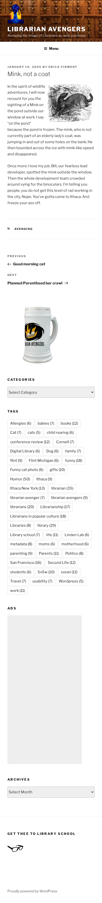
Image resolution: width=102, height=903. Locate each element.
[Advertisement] (44, 689)
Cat (15, 432)
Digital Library (25, 451)
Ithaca (44, 479)
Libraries (20, 525)
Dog (52, 451)
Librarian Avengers (46, 29)
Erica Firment (63, 67)
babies (46, 423)
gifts (57, 469)
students (20, 572)
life (52, 535)
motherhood (75, 544)
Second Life (62, 562)
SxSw (46, 572)
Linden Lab (77, 535)
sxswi (69, 572)
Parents (49, 553)
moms (47, 544)
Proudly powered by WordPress (32, 891)
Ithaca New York (27, 488)
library (46, 525)
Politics (74, 553)
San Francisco (25, 562)
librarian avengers (69, 497)
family (73, 451)
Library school (25, 535)
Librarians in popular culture (38, 516)
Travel (18, 581)
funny (73, 460)
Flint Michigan (44, 460)
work (17, 590)
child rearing (60, 432)
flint (16, 460)
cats (34, 432)
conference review (30, 442)
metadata (21, 544)
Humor (20, 479)
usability (42, 581)
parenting (21, 553)
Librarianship (55, 507)
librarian (62, 488)
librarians (22, 507)
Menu (53, 48)
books (69, 423)
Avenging (23, 229)
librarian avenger (27, 497)
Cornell (65, 442)
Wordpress (71, 581)
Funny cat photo (26, 469)
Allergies (20, 423)
